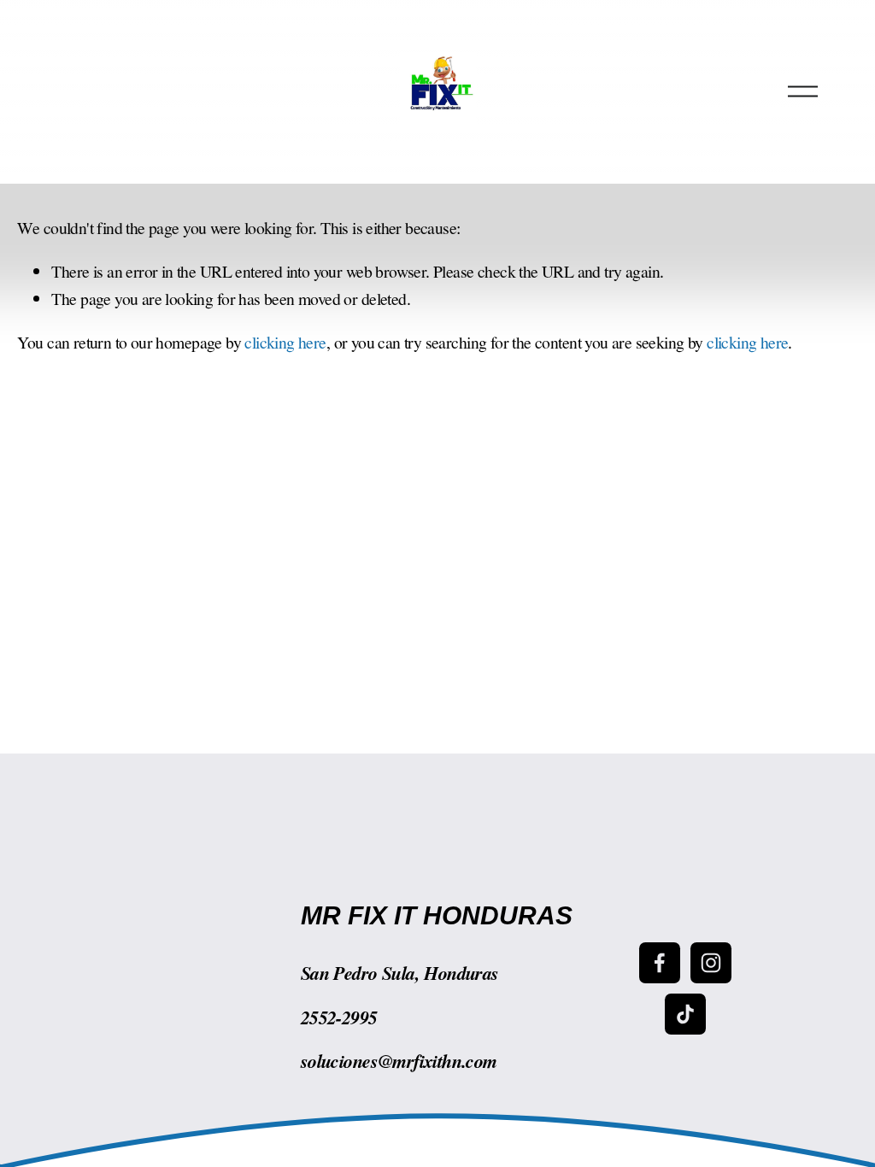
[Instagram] (710, 962)
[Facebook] (659, 962)
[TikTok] (685, 1014)
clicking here (285, 342)
